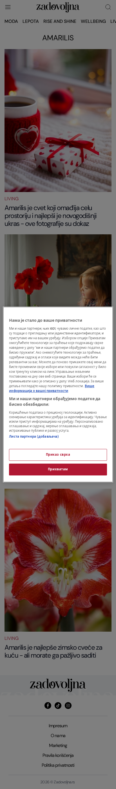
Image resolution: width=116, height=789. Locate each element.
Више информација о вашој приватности (51, 388)
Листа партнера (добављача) (34, 437)
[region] (58, 394)
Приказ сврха (58, 455)
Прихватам (58, 469)
